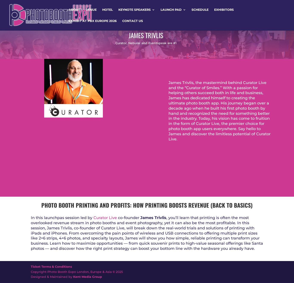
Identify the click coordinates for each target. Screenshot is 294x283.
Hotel (107, 10)
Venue (91, 10)
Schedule (200, 10)
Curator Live (105, 217)
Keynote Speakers (134, 10)
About (74, 10)
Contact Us (132, 21)
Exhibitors (224, 10)
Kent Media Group (87, 277)
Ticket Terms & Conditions (51, 267)
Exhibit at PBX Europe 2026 (93, 21)
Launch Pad (171, 10)
